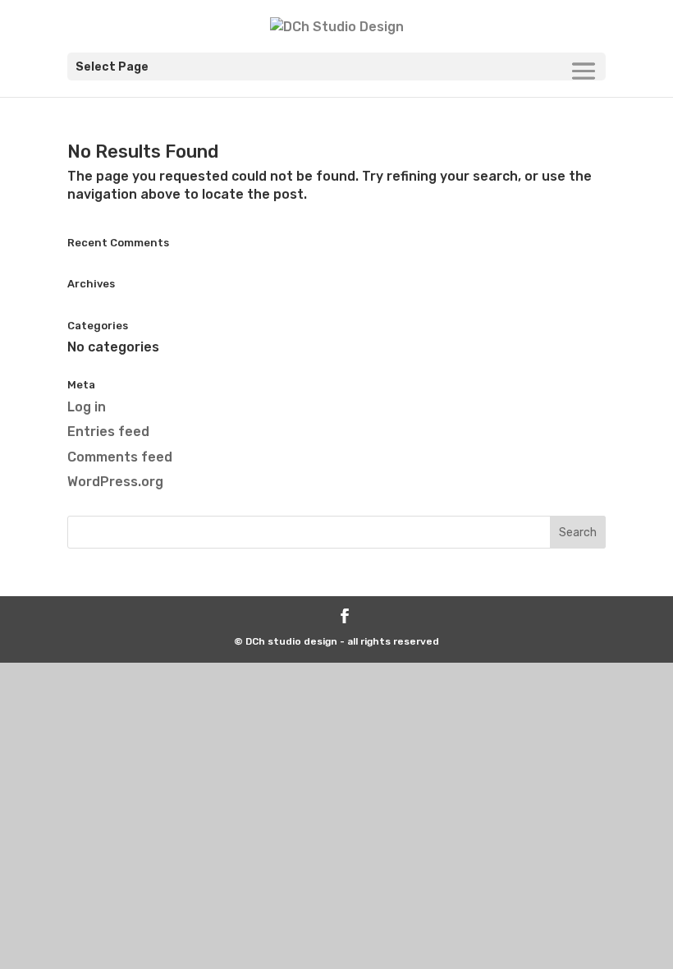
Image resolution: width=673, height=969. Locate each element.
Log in (86, 407)
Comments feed (119, 457)
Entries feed (108, 431)
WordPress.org (115, 481)
